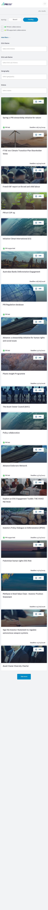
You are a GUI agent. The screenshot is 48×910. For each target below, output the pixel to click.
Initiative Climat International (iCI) (24, 234)
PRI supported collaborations (16, 30)
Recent (15, 19)
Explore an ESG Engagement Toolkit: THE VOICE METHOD (24, 492)
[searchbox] (24, 49)
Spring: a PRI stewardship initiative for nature (24, 113)
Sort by (3, 20)
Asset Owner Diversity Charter (24, 658)
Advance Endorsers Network (24, 461)
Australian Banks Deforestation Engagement (24, 267)
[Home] (6, 4)
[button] (45, 4)
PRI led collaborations (13, 27)
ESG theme (5, 43)
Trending (30, 19)
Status (3, 85)
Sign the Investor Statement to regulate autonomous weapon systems (24, 627)
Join (39, 101)
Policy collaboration (24, 428)
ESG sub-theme (7, 57)
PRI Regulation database (24, 300)
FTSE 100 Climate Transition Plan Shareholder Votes (24, 147)
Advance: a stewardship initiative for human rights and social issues (24, 334)
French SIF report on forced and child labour (24, 178)
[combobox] (24, 49)
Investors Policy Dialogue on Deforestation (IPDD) (24, 523)
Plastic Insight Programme (24, 369)
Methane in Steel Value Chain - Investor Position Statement (24, 590)
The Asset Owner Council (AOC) (24, 398)
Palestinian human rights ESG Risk (24, 556)
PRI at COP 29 (24, 204)
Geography (5, 71)
